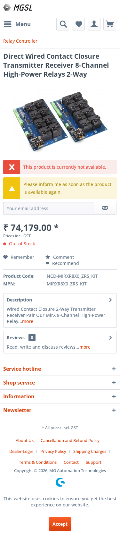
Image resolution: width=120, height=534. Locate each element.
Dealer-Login (21, 451)
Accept (60, 524)
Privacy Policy (53, 451)
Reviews (16, 338)
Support (93, 462)
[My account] (94, 24)
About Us (25, 440)
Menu (23, 24)
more (27, 321)
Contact (71, 462)
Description (19, 300)
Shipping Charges (89, 451)
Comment (63, 257)
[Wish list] (78, 24)
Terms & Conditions (38, 462)
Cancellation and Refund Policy (70, 440)
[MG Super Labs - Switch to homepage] (18, 8)
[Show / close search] (62, 24)
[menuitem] (17, 24)
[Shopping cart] (109, 24)
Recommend (65, 263)
